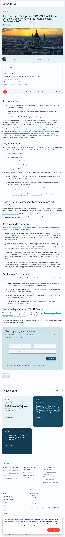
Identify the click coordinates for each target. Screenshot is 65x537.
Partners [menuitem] (5, 508)
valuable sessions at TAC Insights (21, 227)
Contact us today (42, 320)
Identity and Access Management (53, 468)
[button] (5, 92)
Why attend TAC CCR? (10, 73)
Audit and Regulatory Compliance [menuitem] (32, 478)
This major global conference (33, 122)
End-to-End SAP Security (10, 467)
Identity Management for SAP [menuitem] (10, 478)
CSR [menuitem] (3, 511)
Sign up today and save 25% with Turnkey (15, 84)
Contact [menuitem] (4, 513)
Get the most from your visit (12, 82)
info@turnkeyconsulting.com (38, 508)
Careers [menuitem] (4, 505)
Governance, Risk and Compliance (32, 468)
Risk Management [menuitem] (28, 472)
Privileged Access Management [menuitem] (51, 477)
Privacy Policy (53, 525)
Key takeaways (9, 71)
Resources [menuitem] (5, 502)
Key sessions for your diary (11, 79)
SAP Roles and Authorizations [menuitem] (10, 470)
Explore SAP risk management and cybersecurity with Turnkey (21, 76)
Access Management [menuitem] (48, 479)
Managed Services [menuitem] (8, 496)
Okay (53, 530)
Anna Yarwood (11, 60)
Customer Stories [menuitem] (7, 499)
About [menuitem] (4, 493)
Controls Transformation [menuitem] (29, 475)
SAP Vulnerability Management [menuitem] (10, 476)
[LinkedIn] (8, 376)
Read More (8, 422)
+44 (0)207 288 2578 (53, 508)
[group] (32, 91)
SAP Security (6, 25)
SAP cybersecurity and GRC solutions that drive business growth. (36, 131)
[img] (56, 92)
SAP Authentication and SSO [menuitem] (10, 473)
